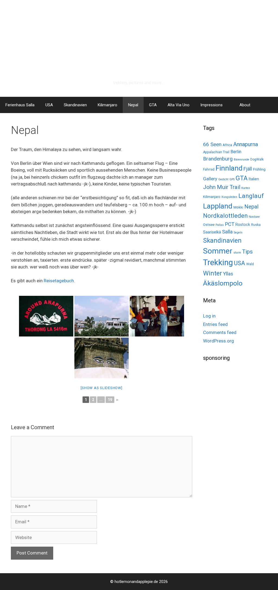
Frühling (259, 169)
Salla (227, 232)
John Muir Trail (221, 187)
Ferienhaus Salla (19, 104)
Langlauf (251, 196)
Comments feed (219, 332)
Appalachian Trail (216, 152)
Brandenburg (218, 159)
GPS (232, 179)
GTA (153, 104)
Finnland (229, 168)
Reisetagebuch (59, 280)
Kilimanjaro (107, 104)
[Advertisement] (240, 404)
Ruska (256, 225)
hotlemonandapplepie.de (139, 72)
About (244, 104)
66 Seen (212, 145)
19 (110, 399)
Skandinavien (75, 104)
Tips (247, 251)
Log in (209, 316)
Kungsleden (229, 197)
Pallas (220, 225)
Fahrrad (208, 169)
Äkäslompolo (222, 283)
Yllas (228, 274)
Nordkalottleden (225, 215)
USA (49, 104)
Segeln (238, 232)
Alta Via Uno (178, 104)
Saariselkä (212, 232)
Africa (227, 145)
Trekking (218, 262)
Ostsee (208, 225)
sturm (237, 252)
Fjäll (248, 169)
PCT (229, 224)
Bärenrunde (241, 159)
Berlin (235, 151)
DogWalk (257, 159)
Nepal (133, 104)
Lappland (217, 206)
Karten (245, 188)
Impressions (211, 104)
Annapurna (245, 144)
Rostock (242, 224)
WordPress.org (218, 341)
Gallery (210, 178)
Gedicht (223, 179)
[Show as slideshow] (101, 388)
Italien (254, 179)
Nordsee (254, 217)
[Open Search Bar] (270, 105)
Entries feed (215, 324)
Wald (250, 264)
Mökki (238, 207)
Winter (212, 273)
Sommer (217, 250)
